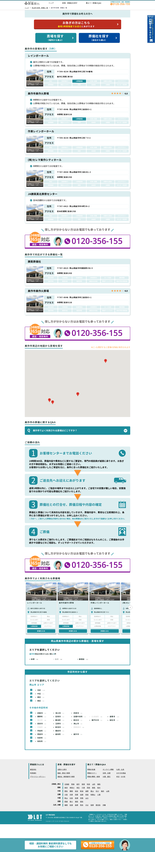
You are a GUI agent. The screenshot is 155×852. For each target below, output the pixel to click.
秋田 (88, 784)
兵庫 (71, 795)
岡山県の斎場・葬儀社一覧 (40, 8)
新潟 (81, 791)
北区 (41, 690)
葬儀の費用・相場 (93, 777)
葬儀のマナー (92, 773)
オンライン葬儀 (108, 769)
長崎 (76, 805)
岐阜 (76, 791)
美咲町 (60, 734)
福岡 (66, 805)
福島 (98, 784)
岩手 (78, 784)
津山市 (78, 724)
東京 (66, 788)
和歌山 (93, 795)
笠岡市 (60, 717)
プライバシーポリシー (38, 777)
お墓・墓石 (107, 777)
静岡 (71, 791)
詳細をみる (41, 631)
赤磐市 (42, 713)
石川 (97, 791)
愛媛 (66, 802)
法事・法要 (107, 773)
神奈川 (72, 788)
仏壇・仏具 (120, 769)
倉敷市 (115, 717)
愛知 (66, 791)
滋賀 (81, 795)
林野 (35, 659)
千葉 (83, 788)
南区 (41, 701)
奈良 (86, 795)
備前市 (60, 731)
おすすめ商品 (121, 773)
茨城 (88, 788)
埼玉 (78, 788)
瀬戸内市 (97, 720)
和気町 (42, 741)
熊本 (81, 805)
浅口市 (60, 713)
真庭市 (42, 734)
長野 (86, 791)
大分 (86, 805)
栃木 (98, 788)
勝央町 (60, 720)
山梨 (107, 791)
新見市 (60, 727)
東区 (41, 697)
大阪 (66, 795)
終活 (117, 777)
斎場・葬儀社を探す (69, 3)
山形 (93, 784)
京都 (76, 795)
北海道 (67, 784)
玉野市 (60, 724)
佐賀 (71, 805)
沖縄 (104, 805)
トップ (51, 3)
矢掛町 (42, 738)
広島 (71, 798)
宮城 (83, 784)
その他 (123, 777)
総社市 (114, 720)
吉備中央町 (80, 717)
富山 (92, 791)
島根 (76, 798)
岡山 (66, 798)
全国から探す (62, 769)
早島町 (42, 731)
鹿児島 (98, 805)
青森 (72, 784)
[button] (52, 402)
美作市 (78, 734)
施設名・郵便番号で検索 (66, 777)
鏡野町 (42, 717)
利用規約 (33, 773)
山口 (86, 798)
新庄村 (78, 720)
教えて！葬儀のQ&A (93, 3)
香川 (71, 802)
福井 (102, 791)
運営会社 (33, 769)
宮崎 (92, 805)
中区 (41, 694)
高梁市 (42, 724)
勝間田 (84, 659)
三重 (98, 795)
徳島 (76, 802)
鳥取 (81, 798)
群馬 (93, 788)
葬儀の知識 (91, 769)
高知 (81, 802)
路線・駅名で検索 (64, 773)
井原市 (78, 713)
